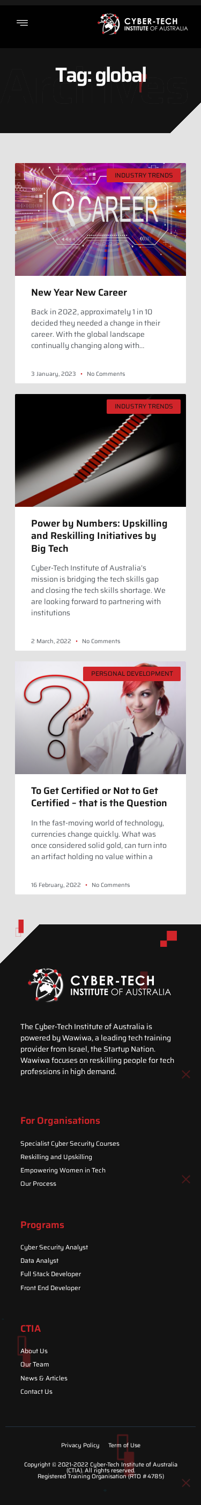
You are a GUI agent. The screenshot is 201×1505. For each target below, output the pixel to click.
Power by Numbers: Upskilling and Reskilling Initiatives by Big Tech (99, 536)
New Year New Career (79, 292)
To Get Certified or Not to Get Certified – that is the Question (99, 797)
